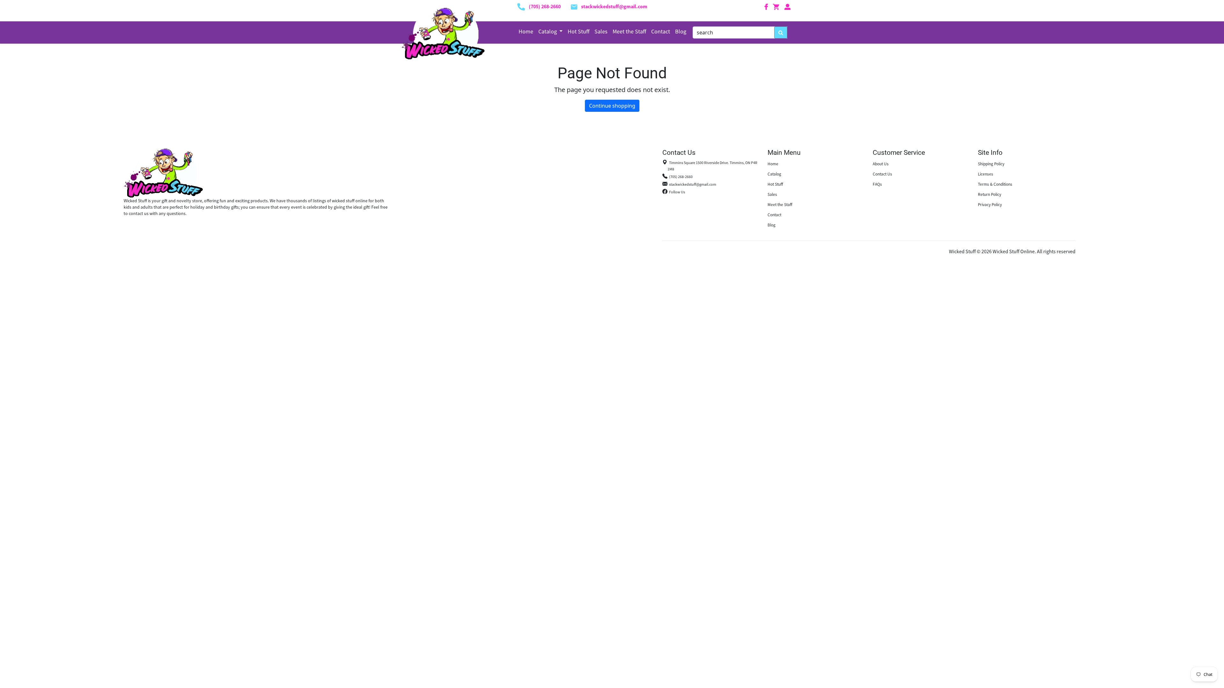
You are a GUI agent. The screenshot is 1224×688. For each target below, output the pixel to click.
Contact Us (882, 174)
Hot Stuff (578, 31)
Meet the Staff (629, 31)
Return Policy (989, 194)
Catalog (774, 174)
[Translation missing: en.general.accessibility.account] (787, 6)
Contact (660, 31)
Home (526, 31)
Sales (601, 31)
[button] (550, 31)
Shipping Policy (991, 164)
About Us (881, 164)
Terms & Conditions (995, 184)
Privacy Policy (990, 204)
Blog (680, 31)
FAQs (877, 184)
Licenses (985, 174)
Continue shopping (612, 105)
